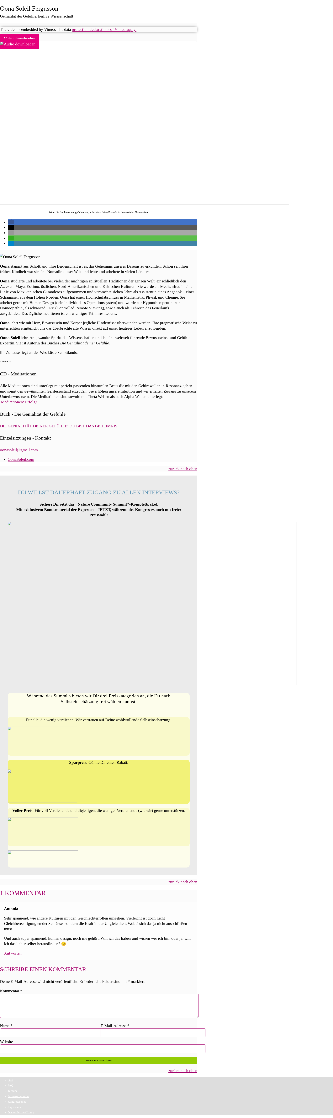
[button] (11, 222)
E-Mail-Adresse (115, 1025)
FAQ (10, 1085)
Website (6, 1041)
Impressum (14, 1107)
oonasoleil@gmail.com (19, 450)
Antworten (13, 953)
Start (10, 1080)
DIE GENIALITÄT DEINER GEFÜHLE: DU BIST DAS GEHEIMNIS (58, 426)
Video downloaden (19, 38)
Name (6, 1025)
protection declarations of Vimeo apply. (104, 29)
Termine (13, 1090)
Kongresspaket (17, 1101)
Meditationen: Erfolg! (19, 402)
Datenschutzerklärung (21, 1112)
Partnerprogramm (18, 1096)
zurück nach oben (182, 468)
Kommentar (11, 991)
